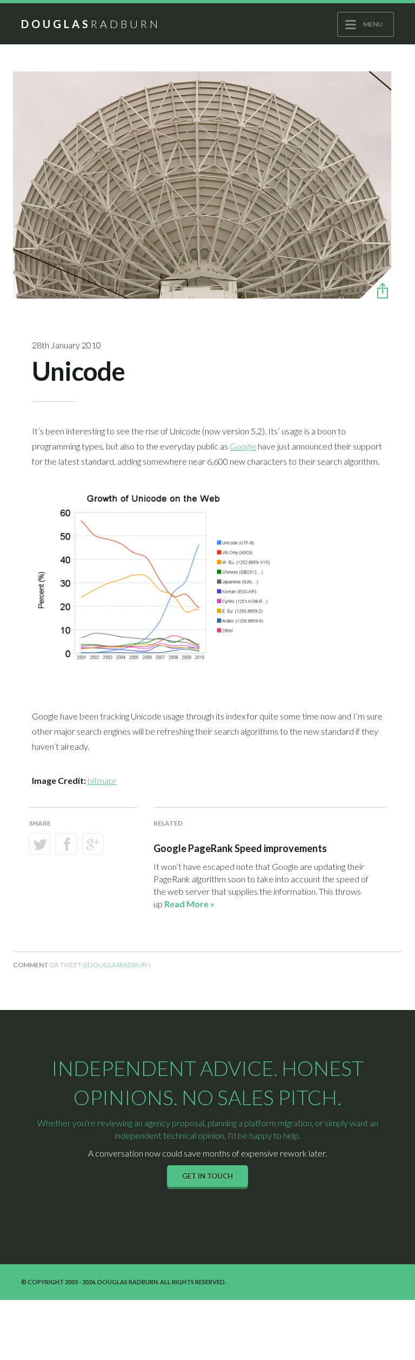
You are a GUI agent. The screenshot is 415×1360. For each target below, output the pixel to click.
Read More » (189, 904)
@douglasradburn (117, 965)
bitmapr (102, 780)
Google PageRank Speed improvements (240, 848)
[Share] (375, 291)
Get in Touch (207, 1176)
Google (243, 446)
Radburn (90, 23)
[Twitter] (40, 844)
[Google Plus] (93, 844)
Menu (373, 24)
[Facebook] (66, 844)
